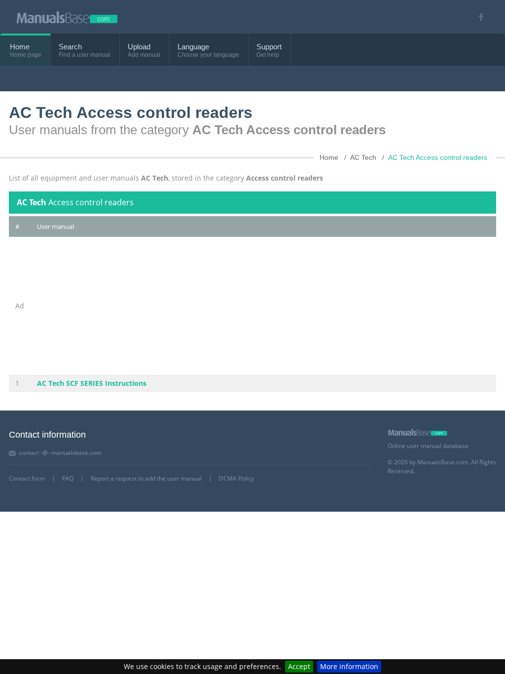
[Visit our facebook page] (477, 17)
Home (20, 46)
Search (70, 46)
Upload (139, 46)
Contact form (27, 478)
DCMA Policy (236, 478)
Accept (299, 666)
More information (349, 666)
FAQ (67, 478)
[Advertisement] (263, 306)
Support (269, 46)
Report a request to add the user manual (146, 478)
